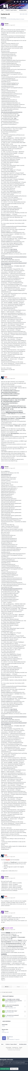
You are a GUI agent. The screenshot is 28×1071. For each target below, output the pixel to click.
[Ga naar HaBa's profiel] (4, 1038)
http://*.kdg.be (13, 249)
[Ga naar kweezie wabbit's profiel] (2, 928)
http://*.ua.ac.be (14, 250)
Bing (19, 115)
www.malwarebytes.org (6, 474)
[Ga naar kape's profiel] (2, 377)
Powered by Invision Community (14, 1049)
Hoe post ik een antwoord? (13, 1015)
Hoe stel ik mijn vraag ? (12, 1010)
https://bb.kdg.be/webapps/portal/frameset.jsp (11, 112)
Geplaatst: (10, 25)
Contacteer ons (15, 1047)
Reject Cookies (14, 1068)
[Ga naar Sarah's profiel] (3, 1000)
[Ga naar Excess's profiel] (2, 24)
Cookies (20, 1047)
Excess (4, 17)
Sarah (6, 1002)
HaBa (8, 1038)
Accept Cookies (5, 1068)
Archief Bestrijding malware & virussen (16, 19)
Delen (7, 986)
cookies (6, 1061)
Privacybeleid (8, 1047)
